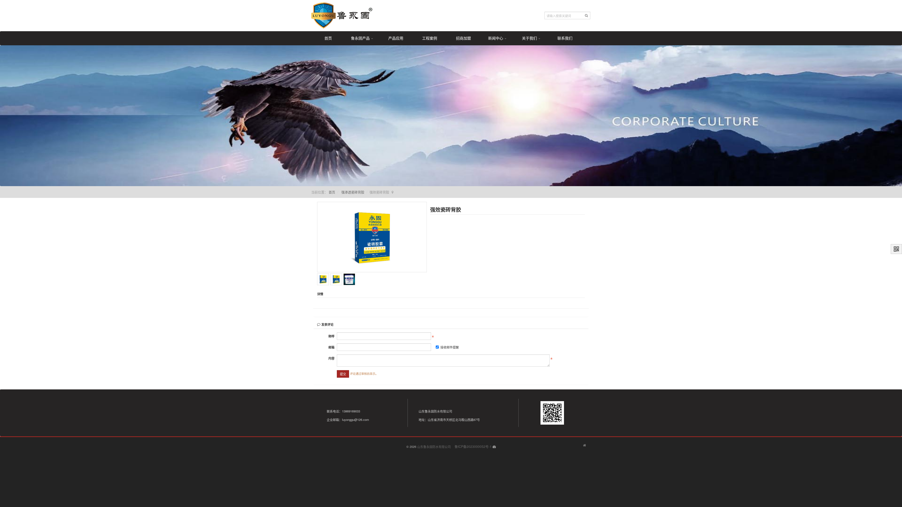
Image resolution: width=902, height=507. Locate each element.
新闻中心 (496, 38)
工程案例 (429, 38)
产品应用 (395, 38)
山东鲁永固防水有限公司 (434, 446)
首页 (328, 38)
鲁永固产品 (361, 38)
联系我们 (564, 38)
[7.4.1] (584, 445)
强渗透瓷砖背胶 (352, 192)
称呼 (331, 336)
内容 (331, 358)
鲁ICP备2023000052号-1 (473, 446)
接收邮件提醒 (449, 347)
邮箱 (331, 347)
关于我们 (530, 38)
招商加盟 (463, 38)
